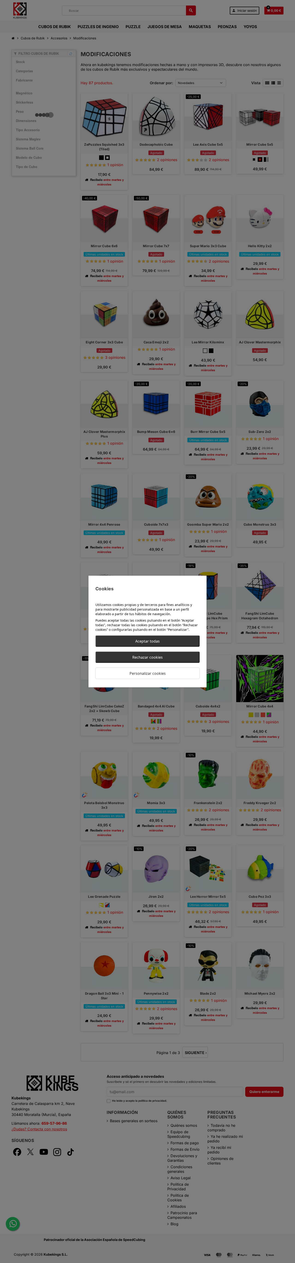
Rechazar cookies (147, 657)
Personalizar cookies (148, 673)
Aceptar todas (147, 641)
